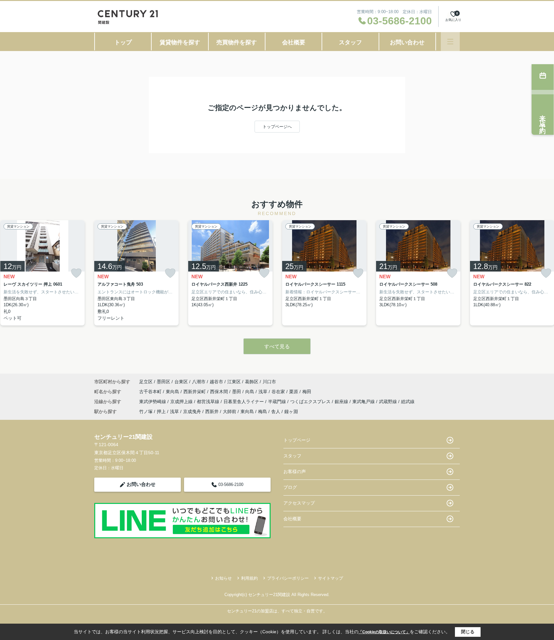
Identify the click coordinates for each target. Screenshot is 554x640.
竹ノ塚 (146, 411)
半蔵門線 (277, 401)
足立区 (146, 381)
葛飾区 (251, 381)
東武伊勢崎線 (153, 401)
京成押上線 (182, 401)
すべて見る (277, 346)
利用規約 (249, 578)
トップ (123, 42)
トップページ (296, 440)
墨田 (237, 391)
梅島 (262, 411)
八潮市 (199, 381)
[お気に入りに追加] (76, 273)
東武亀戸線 (364, 401)
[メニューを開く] (450, 41)
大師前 (229, 411)
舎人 (275, 411)
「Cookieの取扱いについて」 (384, 632)
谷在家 (279, 391)
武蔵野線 (388, 401)
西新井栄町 (195, 391)
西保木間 (219, 391)
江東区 (234, 381)
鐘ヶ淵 (291, 411)
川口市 (269, 381)
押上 (161, 411)
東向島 (173, 391)
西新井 (212, 411)
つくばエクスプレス (311, 401)
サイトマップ (330, 578)
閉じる (467, 631)
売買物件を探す (236, 42)
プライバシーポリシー (288, 578)
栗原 (294, 391)
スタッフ (350, 42)
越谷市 (216, 381)
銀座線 (342, 401)
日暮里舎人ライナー (244, 401)
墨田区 (163, 381)
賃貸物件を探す (180, 42)
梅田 (306, 391)
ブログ (290, 487)
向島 (250, 391)
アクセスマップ (299, 503)
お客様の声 (294, 471)
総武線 (408, 401)
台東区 (181, 381)
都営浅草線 (209, 401)
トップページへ (277, 126)
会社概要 (293, 42)
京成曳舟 (192, 411)
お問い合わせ (407, 42)
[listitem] (136, 272)
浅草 (263, 391)
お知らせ (223, 578)
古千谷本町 (151, 391)
